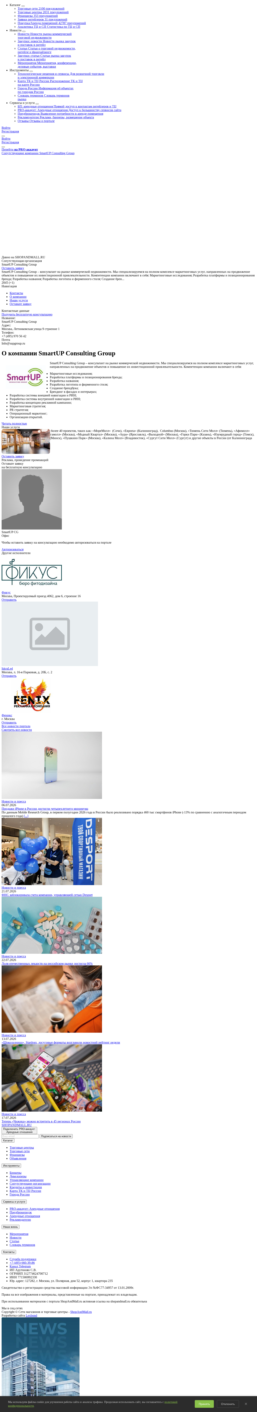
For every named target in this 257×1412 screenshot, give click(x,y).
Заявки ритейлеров (42, 19)
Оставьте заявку (21, 304)
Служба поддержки (23, 1259)
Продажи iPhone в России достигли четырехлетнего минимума (45, 808)
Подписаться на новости (56, 1136)
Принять (204, 1404)
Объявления (18, 1158)
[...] (26, 816)
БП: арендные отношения (67, 106)
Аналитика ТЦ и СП (49, 26)
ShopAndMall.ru (81, 1312)
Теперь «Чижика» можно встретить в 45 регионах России (41, 1121)
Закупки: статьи (44, 57)
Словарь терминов (22, 1244)
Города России (20, 1194)
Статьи (47, 50)
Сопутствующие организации (30, 1183)
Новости (45, 35)
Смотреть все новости (17, 729)
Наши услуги (19, 300)
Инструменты (11, 1165)
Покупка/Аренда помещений (52, 23)
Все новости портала (16, 726)
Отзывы (36, 121)
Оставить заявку (13, 268)
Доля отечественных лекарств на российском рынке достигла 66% (47, 963)
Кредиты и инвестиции (26, 1187)
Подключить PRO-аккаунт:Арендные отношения (19, 1131)
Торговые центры (43, 12)
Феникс (7, 715)
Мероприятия (47, 64)
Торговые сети (41, 8)
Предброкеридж (60, 113)
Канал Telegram (20, 1266)
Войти (6, 127)
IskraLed (7, 668)
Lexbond (31, 1315)
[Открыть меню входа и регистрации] (3, 136)
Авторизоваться (12, 549)
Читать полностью (14, 423)
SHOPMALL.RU (17, 1125)
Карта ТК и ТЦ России (25, 1191)
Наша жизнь (10, 1226)
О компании (18, 296)
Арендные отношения (25, 1216)
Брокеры (15, 1172)
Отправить (9, 599)
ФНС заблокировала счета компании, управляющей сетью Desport (47, 895)
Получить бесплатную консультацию (27, 314)
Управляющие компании (27, 1180)
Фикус (6, 592)
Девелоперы (18, 1176)
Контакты (16, 293)
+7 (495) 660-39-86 (22, 1262)
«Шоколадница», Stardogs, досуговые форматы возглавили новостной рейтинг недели (61, 1042)
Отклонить (228, 1404)
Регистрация (10, 131)
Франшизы (38, 16)
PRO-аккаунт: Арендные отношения (69, 110)
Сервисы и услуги (14, 1201)
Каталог (8, 1140)
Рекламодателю (56, 117)
